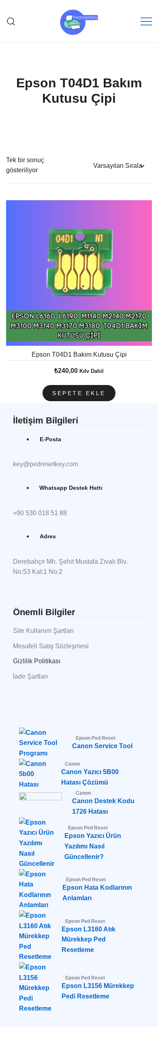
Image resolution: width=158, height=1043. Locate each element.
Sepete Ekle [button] (79, 393)
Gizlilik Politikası (36, 661)
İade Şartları (30, 676)
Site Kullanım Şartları (43, 630)
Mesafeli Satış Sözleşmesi (51, 646)
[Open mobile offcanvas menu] (146, 21)
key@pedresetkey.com (45, 464)
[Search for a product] (11, 21)
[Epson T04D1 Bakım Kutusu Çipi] (79, 273)
